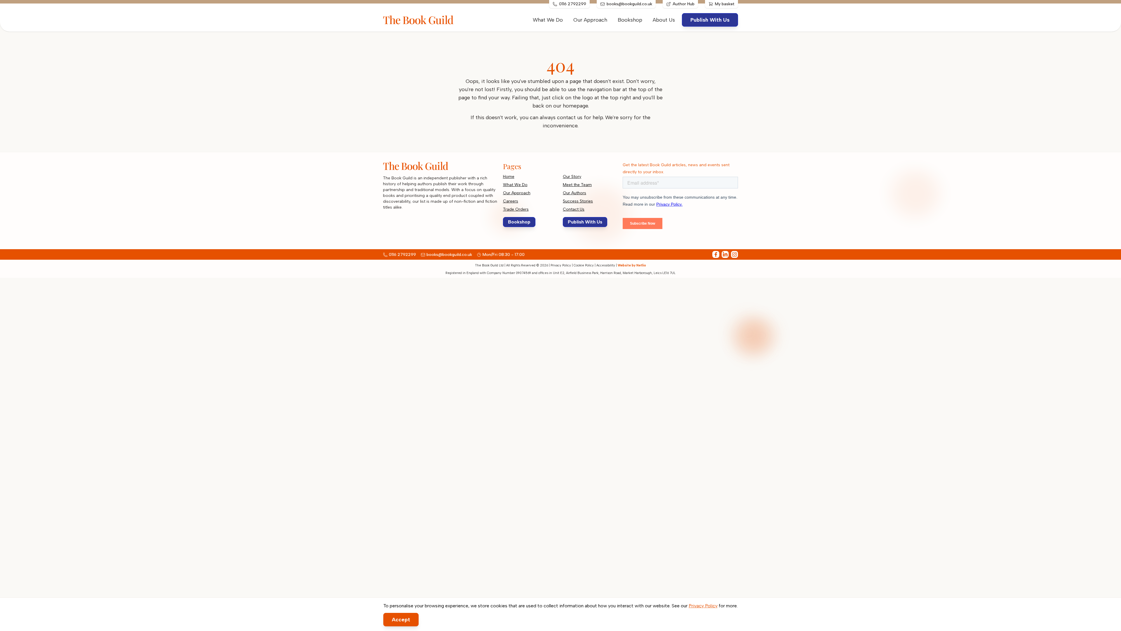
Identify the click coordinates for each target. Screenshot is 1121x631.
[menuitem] (663, 20)
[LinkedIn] (725, 254)
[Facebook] (715, 254)
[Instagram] (734, 254)
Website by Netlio (632, 265)
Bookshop (630, 20)
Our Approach (590, 20)
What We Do (548, 20)
